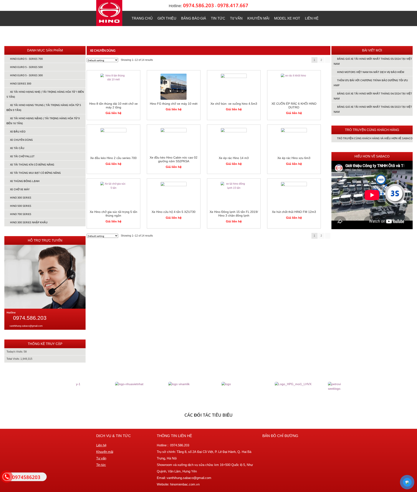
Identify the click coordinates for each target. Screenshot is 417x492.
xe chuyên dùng (21, 140)
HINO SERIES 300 (20, 83)
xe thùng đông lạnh (25, 181)
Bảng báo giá (193, 18)
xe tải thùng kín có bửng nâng (32, 164)
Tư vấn (236, 18)
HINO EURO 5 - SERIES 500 (26, 67)
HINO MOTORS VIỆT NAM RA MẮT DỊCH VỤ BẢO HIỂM (370, 72)
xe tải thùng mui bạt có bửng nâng (35, 173)
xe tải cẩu (17, 148)
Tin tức (218, 18)
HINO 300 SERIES (20, 197)
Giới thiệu (166, 18)
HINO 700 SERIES (20, 214)
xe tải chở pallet (22, 156)
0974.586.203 (198, 5)
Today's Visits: (15, 351)
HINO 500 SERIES (20, 206)
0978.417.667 (232, 5)
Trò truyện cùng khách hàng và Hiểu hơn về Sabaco (374, 138)
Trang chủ (142, 18)
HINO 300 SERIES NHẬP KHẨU (29, 222)
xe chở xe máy (20, 189)
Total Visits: (13, 358)
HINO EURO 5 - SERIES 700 (26, 59)
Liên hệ (312, 18)
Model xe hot (287, 18)
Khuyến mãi (258, 18)
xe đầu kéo (17, 131)
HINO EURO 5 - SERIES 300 (26, 75)
